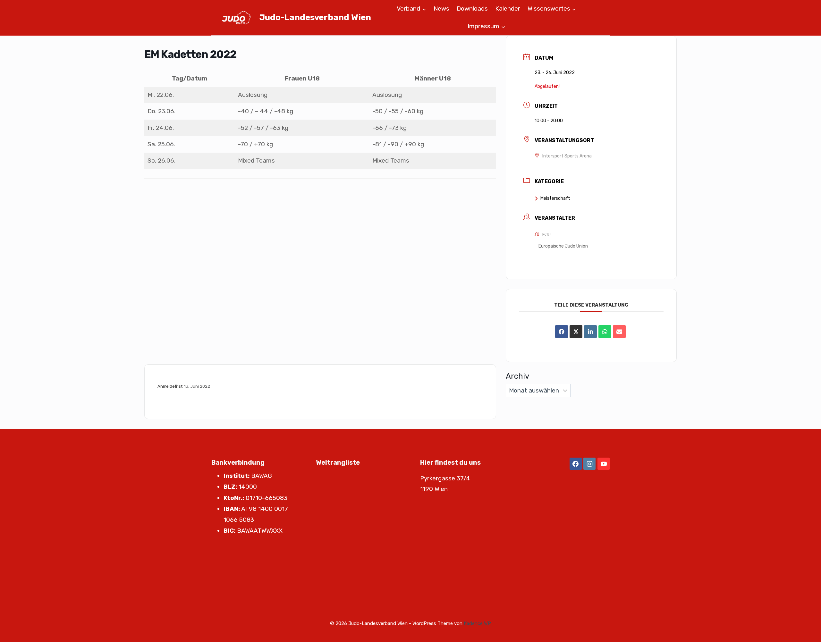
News (441, 8)
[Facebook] (576, 464)
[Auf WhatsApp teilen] (604, 331)
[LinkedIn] (590, 331)
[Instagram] (589, 464)
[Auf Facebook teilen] (561, 331)
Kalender (507, 8)
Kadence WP (477, 623)
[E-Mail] (619, 331)
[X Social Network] (576, 331)
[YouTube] (603, 464)
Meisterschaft (555, 198)
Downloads (472, 8)
